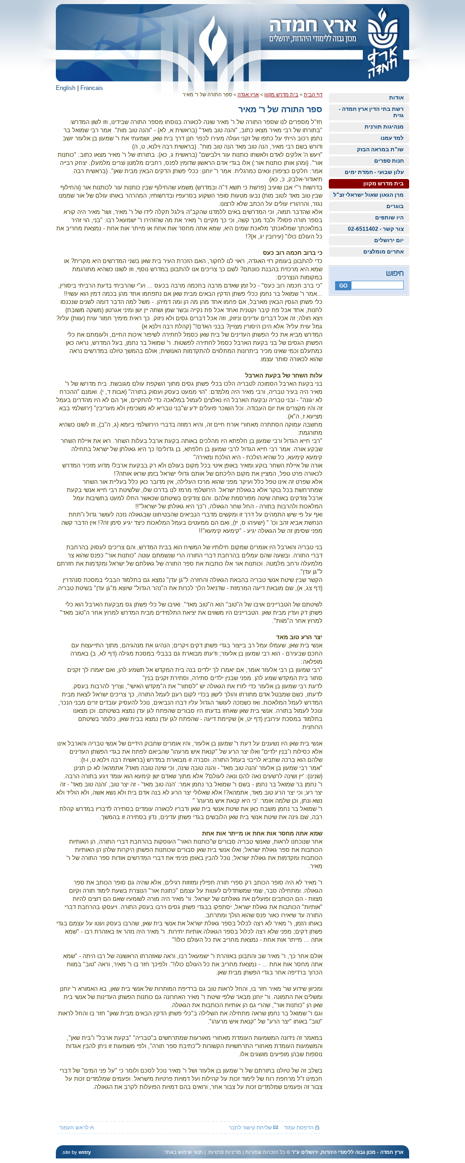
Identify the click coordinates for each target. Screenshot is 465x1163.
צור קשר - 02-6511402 (376, 229)
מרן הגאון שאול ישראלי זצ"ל (368, 195)
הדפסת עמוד (299, 1127)
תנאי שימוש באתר (183, 1152)
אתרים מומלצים (383, 252)
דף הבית (313, 94)
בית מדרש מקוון (383, 183)
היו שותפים (389, 217)
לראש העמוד (74, 1127)
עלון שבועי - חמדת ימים (374, 172)
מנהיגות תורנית (384, 127)
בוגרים (395, 206)
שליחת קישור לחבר (251, 1127)
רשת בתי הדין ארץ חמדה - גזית (371, 112)
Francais (91, 87)
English (65, 87)
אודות (396, 97)
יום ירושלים (389, 240)
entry (85, 1152)
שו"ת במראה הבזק (380, 149)
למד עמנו (392, 138)
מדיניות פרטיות (224, 1152)
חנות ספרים (389, 161)
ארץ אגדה (248, 94)
